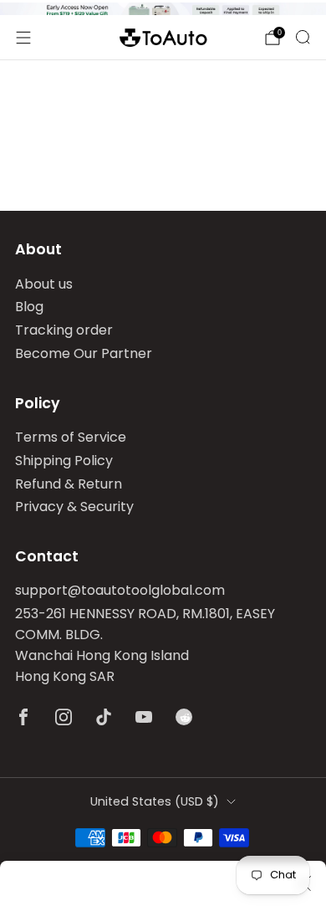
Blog (29, 306)
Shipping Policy (64, 460)
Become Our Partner (83, 353)
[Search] (302, 36)
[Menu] (23, 37)
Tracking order (64, 330)
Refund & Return (68, 484)
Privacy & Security (74, 506)
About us (44, 284)
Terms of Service (70, 437)
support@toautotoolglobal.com (120, 590)
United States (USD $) (154, 801)
